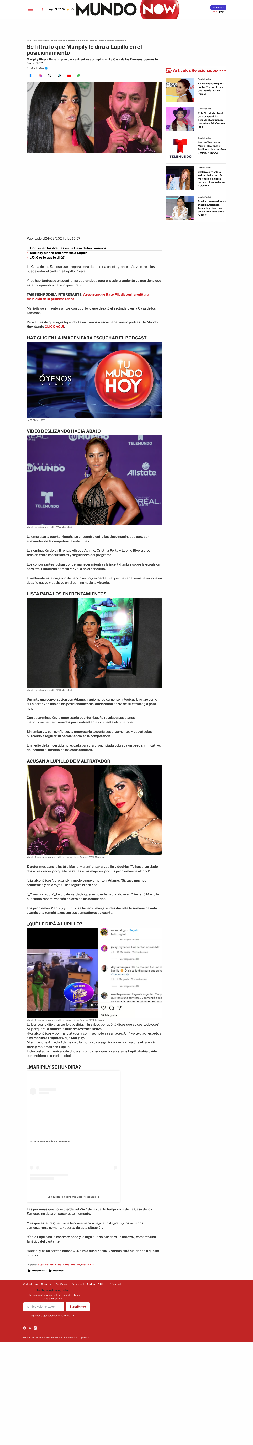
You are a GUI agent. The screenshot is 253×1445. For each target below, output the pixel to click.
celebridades (204, 79)
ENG (222, 11)
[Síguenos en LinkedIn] (35, 1328)
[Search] (41, 9)
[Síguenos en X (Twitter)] (29, 1328)
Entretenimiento (42, 40)
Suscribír (218, 7)
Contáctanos (63, 1284)
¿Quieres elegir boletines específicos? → (52, 1315)
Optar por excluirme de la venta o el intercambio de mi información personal (56, 1337)
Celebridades (58, 40)
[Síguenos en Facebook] (24, 1328)
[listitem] (94, 1026)
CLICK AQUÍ (54, 327)
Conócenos (47, 1284)
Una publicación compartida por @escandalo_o (73, 1196)
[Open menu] (30, 9)
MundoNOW (37, 68)
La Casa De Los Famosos (49, 1264)
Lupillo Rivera (88, 1264)
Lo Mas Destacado (71, 1264)
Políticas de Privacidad (109, 1284)
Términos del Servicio (83, 1284)
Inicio (29, 40)
